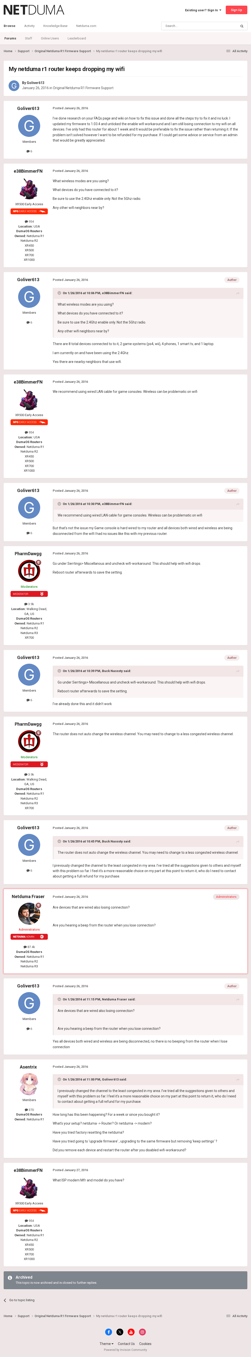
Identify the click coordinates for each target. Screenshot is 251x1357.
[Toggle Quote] (60, 293)
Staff (28, 38)
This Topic (223, 26)
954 (31, 221)
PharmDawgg (28, 553)
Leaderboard (77, 38)
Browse (9, 26)
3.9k (30, 604)
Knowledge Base (55, 26)
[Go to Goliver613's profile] (14, 85)
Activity (29, 26)
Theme (106, 1344)
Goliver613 (35, 83)
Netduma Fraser (28, 896)
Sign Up (236, 10)
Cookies (145, 1344)
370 (31, 1110)
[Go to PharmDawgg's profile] (29, 571)
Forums (10, 38)
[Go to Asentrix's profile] (29, 1084)
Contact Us (126, 1344)
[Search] (242, 26)
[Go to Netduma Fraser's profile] (29, 914)
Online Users (50, 38)
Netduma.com (86, 26)
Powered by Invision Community (125, 1350)
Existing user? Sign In (202, 10)
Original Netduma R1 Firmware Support (83, 88)
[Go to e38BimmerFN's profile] (29, 188)
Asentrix (28, 1066)
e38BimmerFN (28, 171)
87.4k (31, 947)
